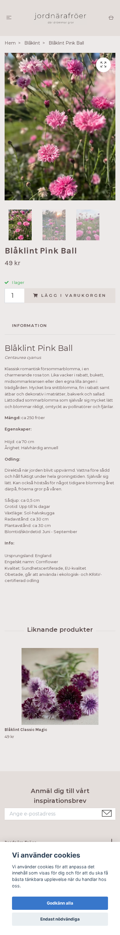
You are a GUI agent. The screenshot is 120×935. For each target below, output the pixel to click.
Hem (10, 43)
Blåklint (32, 43)
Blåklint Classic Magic (26, 729)
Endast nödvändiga (60, 919)
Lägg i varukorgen (73, 295)
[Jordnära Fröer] (60, 18)
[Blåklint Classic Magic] (60, 686)
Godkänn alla (60, 903)
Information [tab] (29, 325)
